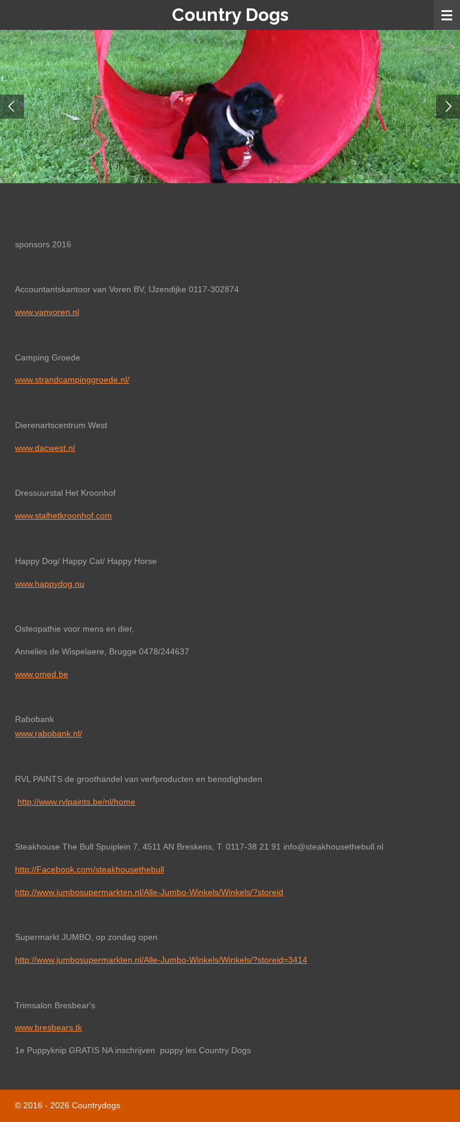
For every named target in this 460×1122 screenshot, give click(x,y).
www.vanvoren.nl (47, 312)
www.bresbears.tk (48, 1027)
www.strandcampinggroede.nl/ (72, 379)
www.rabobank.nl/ (48, 733)
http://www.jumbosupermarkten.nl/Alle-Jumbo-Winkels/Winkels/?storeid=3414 (161, 960)
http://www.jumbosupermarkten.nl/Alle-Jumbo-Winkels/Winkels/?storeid (149, 892)
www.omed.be (41, 674)
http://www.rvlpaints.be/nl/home (76, 801)
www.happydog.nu (49, 584)
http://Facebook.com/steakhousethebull (89, 869)
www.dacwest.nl (45, 448)
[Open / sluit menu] (447, 15)
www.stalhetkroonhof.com (63, 515)
